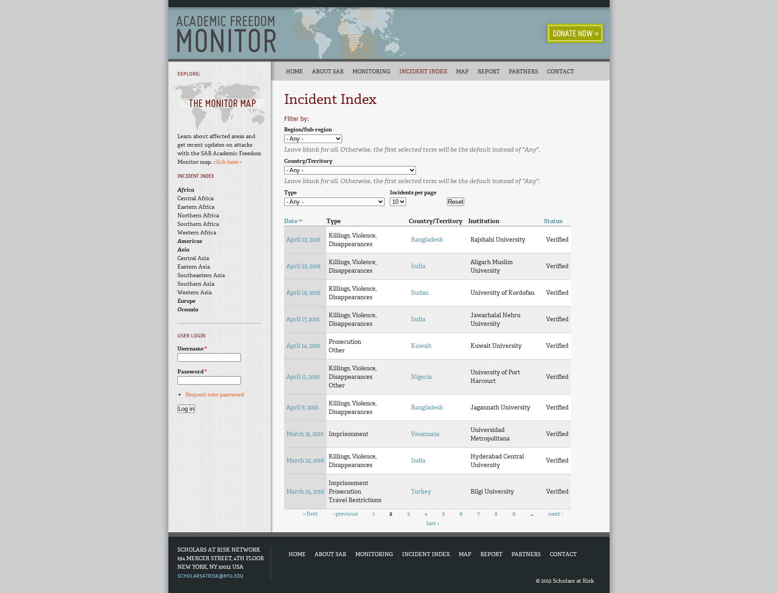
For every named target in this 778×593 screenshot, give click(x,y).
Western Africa (196, 232)
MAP (465, 554)
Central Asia (193, 258)
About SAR (328, 71)
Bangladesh (427, 239)
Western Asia (194, 292)
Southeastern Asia (201, 275)
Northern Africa (198, 215)
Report (489, 71)
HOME (297, 554)
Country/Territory (308, 161)
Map (462, 71)
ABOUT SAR (330, 554)
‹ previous (345, 513)
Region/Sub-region (308, 129)
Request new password (214, 394)
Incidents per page (413, 192)
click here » (227, 162)
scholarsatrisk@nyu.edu (210, 576)
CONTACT (563, 554)
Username (192, 348)
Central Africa (195, 198)
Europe (186, 301)
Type (290, 192)
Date (291, 221)
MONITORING (374, 554)
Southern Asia (195, 284)
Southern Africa (198, 224)
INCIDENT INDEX (426, 554)
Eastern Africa (195, 207)
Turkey (421, 491)
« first (310, 513)
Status (553, 221)
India (418, 266)
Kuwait (421, 346)
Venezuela (425, 434)
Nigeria (421, 377)
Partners (523, 71)
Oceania (187, 309)
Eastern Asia (193, 266)
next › (555, 513)
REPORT (491, 554)
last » (432, 523)
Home (294, 71)
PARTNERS (526, 554)
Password (192, 371)
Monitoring (371, 71)
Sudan (420, 292)
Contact (560, 71)
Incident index (195, 176)
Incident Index (423, 71)
